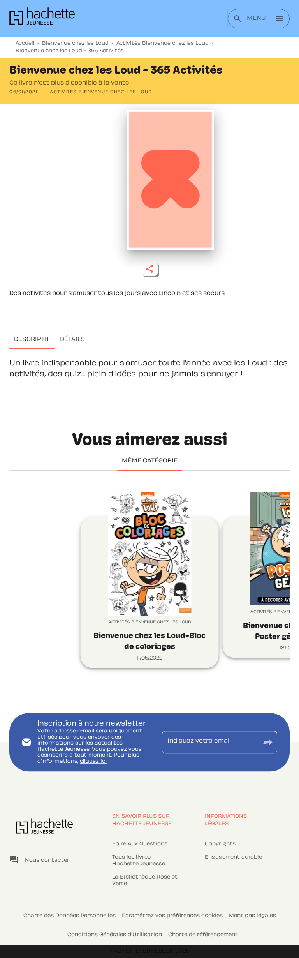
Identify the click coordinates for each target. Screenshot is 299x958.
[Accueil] (42, 18)
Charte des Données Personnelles (69, 916)
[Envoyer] (268, 742)
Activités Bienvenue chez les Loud (162, 43)
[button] (101, 92)
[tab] (32, 339)
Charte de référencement (203, 935)
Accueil (25, 43)
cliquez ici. (93, 761)
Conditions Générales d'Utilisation (114, 935)
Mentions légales (252, 916)
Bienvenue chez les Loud (75, 43)
